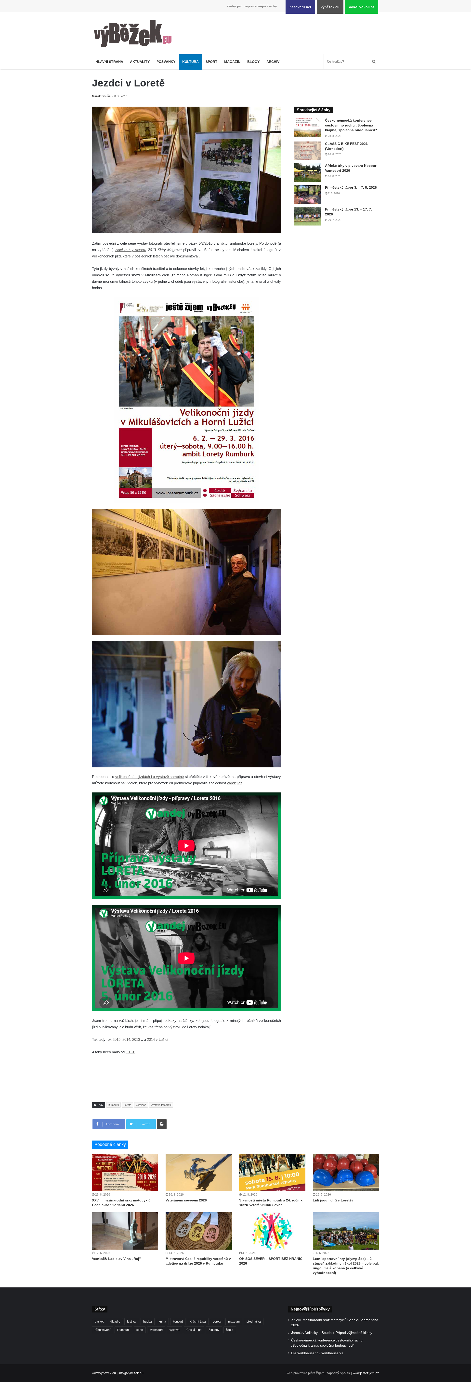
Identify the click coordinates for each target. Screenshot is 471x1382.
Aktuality (140, 62)
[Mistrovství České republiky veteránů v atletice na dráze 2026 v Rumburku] (199, 1231)
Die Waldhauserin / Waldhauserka (317, 1353)
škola (229, 1330)
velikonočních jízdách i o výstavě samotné (149, 777)
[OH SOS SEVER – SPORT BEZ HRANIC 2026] (272, 1231)
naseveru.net (300, 7)
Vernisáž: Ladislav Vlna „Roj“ (116, 1259)
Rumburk (113, 1104)
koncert (178, 1321)
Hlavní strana (109, 62)
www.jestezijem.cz (366, 1373)
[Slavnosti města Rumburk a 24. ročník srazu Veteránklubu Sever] (272, 1172)
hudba (147, 1321)
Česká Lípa (194, 1330)
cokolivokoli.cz (361, 7)
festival (131, 1321)
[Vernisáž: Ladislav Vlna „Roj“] (125, 1231)
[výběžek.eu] (135, 34)
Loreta (127, 1104)
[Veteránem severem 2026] (199, 1172)
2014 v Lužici (157, 1039)
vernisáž (141, 1104)
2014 (126, 1039)
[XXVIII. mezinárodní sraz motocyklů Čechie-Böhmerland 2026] (125, 1172)
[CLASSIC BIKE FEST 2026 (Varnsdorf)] (307, 150)
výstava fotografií (161, 1104)
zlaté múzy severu (130, 250)
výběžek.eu (330, 7)
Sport (211, 62)
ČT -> (130, 1052)
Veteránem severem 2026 (186, 1200)
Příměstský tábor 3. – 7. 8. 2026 (351, 187)
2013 (136, 1039)
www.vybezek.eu (104, 1373)
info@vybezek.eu (130, 1373)
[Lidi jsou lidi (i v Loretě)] (346, 1172)
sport (139, 1330)
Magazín (232, 62)
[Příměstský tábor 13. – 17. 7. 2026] (307, 216)
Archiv (272, 62)
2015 (116, 1039)
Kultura (190, 62)
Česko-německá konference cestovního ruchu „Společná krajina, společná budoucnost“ (351, 125)
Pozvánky (166, 62)
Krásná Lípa (198, 1321)
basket (99, 1321)
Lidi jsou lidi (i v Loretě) (333, 1200)
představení (102, 1330)
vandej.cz (234, 783)
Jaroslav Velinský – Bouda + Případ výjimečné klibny (331, 1333)
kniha (162, 1321)
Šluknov (214, 1330)
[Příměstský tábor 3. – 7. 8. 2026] (307, 194)
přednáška (254, 1321)
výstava (175, 1330)
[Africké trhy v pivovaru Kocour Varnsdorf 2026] (307, 172)
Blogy (253, 62)
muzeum (234, 1321)
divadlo (115, 1321)
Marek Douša (101, 96)
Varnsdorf (156, 1330)
